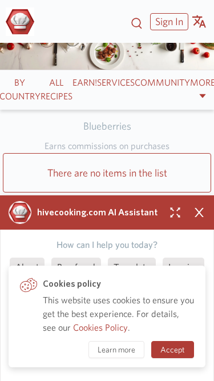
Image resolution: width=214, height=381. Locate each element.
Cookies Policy (100, 328)
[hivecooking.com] (24, 21)
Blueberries (107, 126)
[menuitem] (168, 21)
